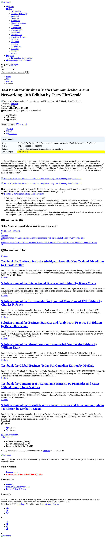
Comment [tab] (13, 133)
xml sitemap (46, 504)
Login (15, 65)
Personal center (12, 472)
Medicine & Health (19, 37)
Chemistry (15, 20)
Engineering (16, 27)
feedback (46, 450)
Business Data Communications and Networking (24, 194)
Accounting (16, 11)
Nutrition (15, 42)
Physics (14, 44)
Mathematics (16, 35)
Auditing (15, 16)
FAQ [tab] (10, 131)
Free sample (23, 124)
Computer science (18, 23)
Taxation (14, 51)
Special (11, 56)
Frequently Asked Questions (19, 60)
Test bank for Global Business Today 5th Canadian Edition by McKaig (47, 365)
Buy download (9, 124)
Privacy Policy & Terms (16, 489)
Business (15, 18)
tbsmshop (20, 504)
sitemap (56, 504)
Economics (15, 25)
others (13, 53)
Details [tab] (10, 129)
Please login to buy (10, 435)
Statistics (14, 49)
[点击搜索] (27, 72)
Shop (10, 9)
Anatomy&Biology (19, 13)
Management (16, 30)
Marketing (15, 32)
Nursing (14, 39)
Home (11, 6)
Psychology (16, 46)
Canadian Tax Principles (23, 58)
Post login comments (11, 231)
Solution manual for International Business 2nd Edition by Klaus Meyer (48, 283)
